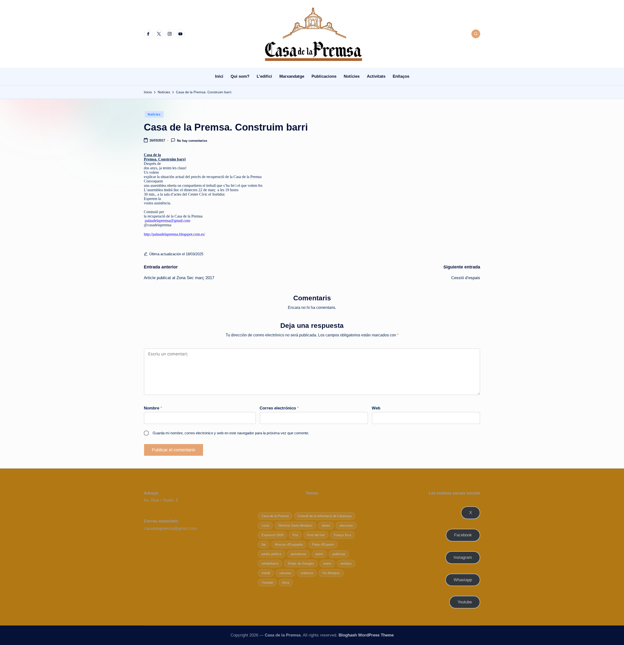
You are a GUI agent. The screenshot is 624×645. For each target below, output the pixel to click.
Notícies (154, 114)
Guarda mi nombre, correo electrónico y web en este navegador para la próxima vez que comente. (231, 433)
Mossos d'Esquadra (289, 544)
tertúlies (346, 563)
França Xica (342, 535)
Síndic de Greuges (301, 563)
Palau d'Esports (323, 544)
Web (376, 408)
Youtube (267, 582)
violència (307, 573)
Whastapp (463, 580)
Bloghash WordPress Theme (366, 635)
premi (319, 554)
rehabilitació (270, 563)
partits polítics (272, 554)
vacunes (285, 573)
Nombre (153, 408)
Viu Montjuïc (331, 573)
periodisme (298, 554)
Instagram (463, 557)
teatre (327, 563)
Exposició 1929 (272, 535)
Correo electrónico (279, 408)
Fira (295, 535)
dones (326, 525)
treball (266, 573)
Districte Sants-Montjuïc (295, 525)
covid (265, 525)
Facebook (463, 535)
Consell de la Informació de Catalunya (324, 516)
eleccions (346, 525)
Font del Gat (316, 535)
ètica (285, 582)
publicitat (338, 554)
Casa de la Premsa (275, 516)
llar (264, 544)
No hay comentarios (192, 141)
